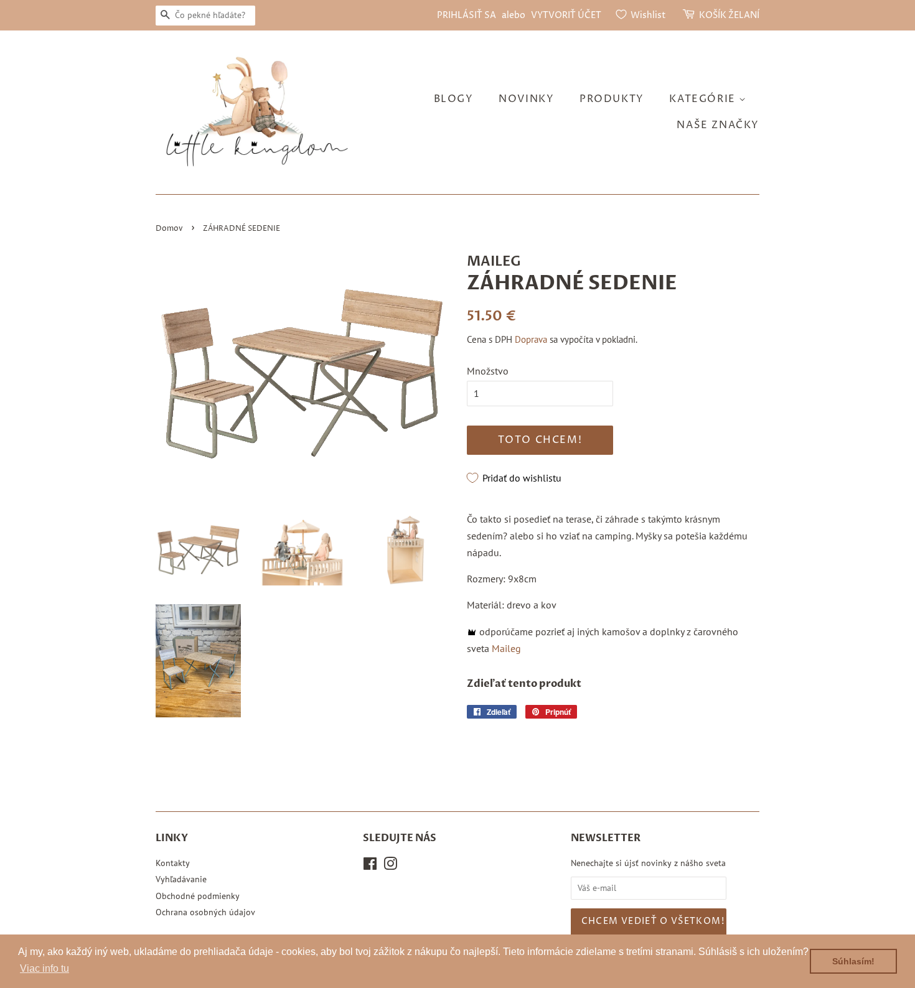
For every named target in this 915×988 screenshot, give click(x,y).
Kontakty (173, 863)
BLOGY (454, 99)
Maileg (506, 648)
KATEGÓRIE (704, 99)
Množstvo (488, 371)
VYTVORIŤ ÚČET (566, 15)
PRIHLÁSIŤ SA (466, 15)
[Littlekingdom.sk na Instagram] (390, 866)
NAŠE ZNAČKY (718, 125)
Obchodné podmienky (198, 896)
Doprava (531, 339)
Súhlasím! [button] (853, 961)
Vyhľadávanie (181, 879)
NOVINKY (526, 99)
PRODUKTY (612, 99)
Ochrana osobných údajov (205, 912)
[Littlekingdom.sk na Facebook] (370, 866)
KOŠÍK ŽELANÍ (729, 15)
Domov (169, 228)
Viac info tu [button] (44, 968)
